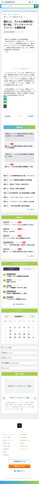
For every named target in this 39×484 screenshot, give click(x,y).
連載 (5, 452)
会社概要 (23, 434)
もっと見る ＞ (31, 209)
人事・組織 (6, 446)
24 (10, 337)
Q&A (22, 443)
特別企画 (6, 455)
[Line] (19, 100)
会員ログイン (21, 471)
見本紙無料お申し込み (19, 461)
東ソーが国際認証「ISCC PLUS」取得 (16, 287)
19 (19, 334)
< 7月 (6, 316)
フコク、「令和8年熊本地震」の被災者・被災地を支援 (18, 245)
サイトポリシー (24, 449)
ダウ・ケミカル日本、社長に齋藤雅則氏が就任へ (17, 238)
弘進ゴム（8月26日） (9, 231)
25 (15, 337)
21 (28, 334)
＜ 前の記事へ (7, 116)
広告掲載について (25, 440)
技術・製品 (6, 437)
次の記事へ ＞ (31, 116)
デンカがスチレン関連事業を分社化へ (17, 299)
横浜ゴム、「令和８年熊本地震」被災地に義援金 (17, 206)
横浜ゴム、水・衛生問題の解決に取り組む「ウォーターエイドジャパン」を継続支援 (19, 175)
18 (15, 334)
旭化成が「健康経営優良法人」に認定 (17, 293)
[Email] (19, 103)
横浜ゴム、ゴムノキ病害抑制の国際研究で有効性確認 (18, 180)
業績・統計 (6, 443)
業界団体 (6, 449)
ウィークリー (27, 269)
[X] (19, 106)
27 (24, 337)
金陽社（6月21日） (12, 282)
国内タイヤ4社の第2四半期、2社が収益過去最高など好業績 (19, 193)
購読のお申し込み (19, 466)
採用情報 (23, 437)
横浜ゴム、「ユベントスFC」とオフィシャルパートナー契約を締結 (19, 197)
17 (10, 334)
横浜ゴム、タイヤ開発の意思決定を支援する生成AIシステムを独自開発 (19, 251)
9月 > (32, 316)
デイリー (11, 269)
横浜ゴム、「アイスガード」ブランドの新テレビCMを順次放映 (19, 201)
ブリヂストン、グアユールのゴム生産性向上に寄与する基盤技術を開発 (19, 225)
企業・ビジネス (7, 440)
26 (19, 337)
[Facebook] (19, 97)
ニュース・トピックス (13, 14)
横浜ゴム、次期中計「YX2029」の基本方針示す (16, 184)
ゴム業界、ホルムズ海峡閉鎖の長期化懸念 (18, 276)
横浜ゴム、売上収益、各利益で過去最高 (14, 188)
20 (24, 334)
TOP (5, 14)
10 (10, 331)
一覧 (19, 116)
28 (28, 337)
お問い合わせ (24, 446)
